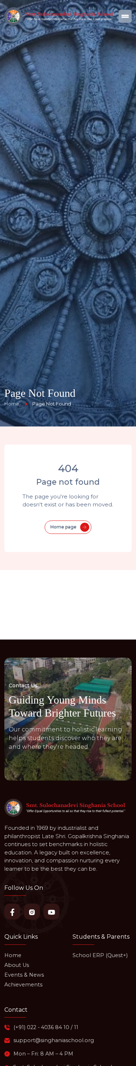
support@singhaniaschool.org (53, 1040)
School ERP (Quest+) (100, 955)
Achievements (23, 984)
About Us (16, 965)
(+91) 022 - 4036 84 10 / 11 (45, 1027)
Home (12, 955)
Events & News (24, 975)
